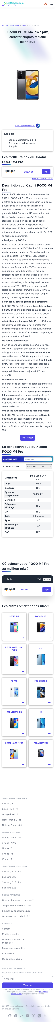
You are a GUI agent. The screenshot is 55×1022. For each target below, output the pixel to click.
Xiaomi (24, 25)
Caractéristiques (11, 467)
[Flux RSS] (45, 1015)
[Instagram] (39, 1015)
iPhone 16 (7, 859)
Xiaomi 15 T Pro (10, 809)
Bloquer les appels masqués (16, 911)
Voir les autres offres (42, 178)
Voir (46, 171)
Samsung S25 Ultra (11, 882)
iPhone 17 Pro (9, 843)
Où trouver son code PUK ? (16, 916)
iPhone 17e (7, 853)
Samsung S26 (9, 877)
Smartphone (14, 25)
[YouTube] (27, 1015)
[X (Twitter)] (33, 1015)
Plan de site (8, 953)
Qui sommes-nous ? (12, 959)
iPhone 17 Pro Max (11, 837)
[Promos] (45, 3)
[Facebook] (15, 1015)
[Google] (9, 1015)
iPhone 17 (7, 848)
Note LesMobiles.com (27, 125)
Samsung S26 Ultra (11, 871)
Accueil (5, 25)
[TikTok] (21, 1015)
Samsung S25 (9, 887)
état (38, 579)
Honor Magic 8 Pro (11, 819)
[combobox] (37, 459)
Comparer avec (10, 459)
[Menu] (51, 3)
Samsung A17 (8, 803)
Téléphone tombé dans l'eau (16, 905)
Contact (6, 928)
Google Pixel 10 (10, 814)
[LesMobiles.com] (12, 4)
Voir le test (27, 437)
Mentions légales (10, 934)
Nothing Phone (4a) (12, 825)
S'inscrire (27, 985)
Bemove (15, 1009)
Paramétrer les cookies (13, 948)
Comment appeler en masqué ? (18, 900)
